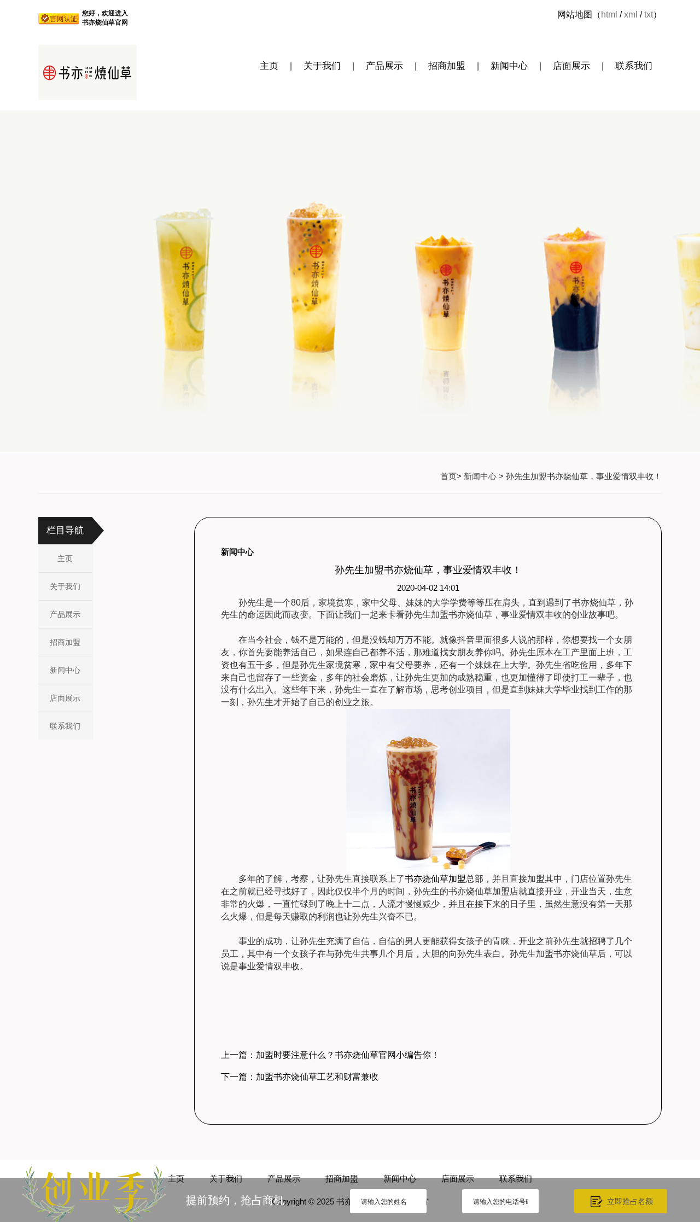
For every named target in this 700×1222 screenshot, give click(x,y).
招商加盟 (446, 66)
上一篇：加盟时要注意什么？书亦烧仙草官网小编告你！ (330, 1055)
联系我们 (633, 66)
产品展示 (384, 66)
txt (648, 14)
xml (631, 14)
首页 (448, 476)
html (609, 14)
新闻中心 (509, 66)
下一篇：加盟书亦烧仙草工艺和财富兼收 (299, 1076)
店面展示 (571, 66)
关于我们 (322, 66)
